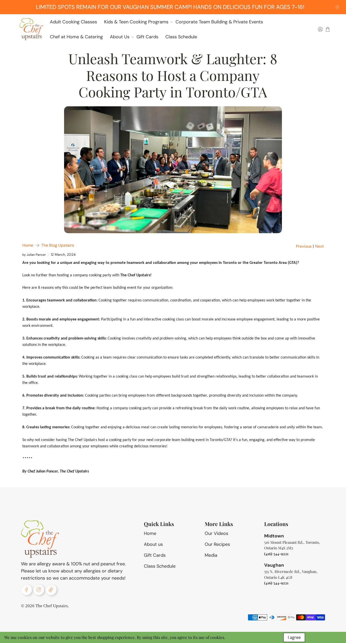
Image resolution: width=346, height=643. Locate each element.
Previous (304, 246)
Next (319, 246)
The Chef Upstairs (51, 605)
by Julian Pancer (34, 254)
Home (27, 245)
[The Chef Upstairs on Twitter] (50, 589)
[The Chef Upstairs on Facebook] (26, 589)
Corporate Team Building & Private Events (219, 22)
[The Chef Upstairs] (31, 29)
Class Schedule (181, 37)
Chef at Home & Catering (76, 37)
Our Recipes (217, 544)
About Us (119, 37)
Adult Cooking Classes (73, 22)
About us (153, 544)
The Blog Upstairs (57, 245)
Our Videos (216, 533)
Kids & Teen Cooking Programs (136, 22)
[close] (337, 7)
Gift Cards (147, 37)
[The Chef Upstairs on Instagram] (38, 589)
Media (211, 555)
